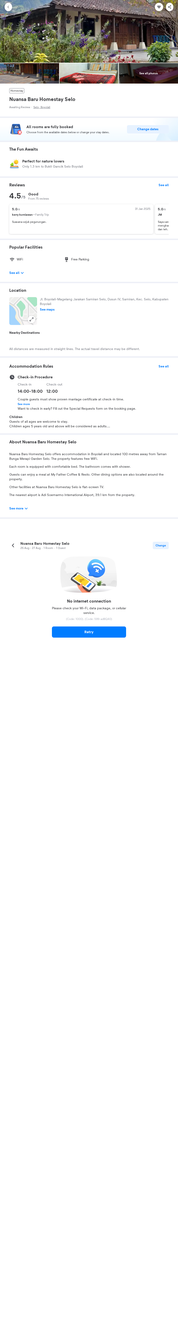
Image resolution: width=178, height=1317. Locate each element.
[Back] (8, 7)
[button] (23, 311)
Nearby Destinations (24, 333)
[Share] (169, 7)
